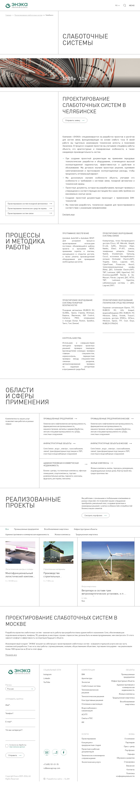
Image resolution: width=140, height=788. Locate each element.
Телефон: (9, 713)
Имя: (7, 705)
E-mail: (8, 721)
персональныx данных (17, 747)
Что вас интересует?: (14, 730)
